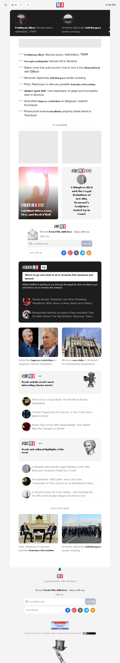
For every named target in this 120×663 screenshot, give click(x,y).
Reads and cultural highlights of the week (43, 451)
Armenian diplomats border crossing (55, 77)
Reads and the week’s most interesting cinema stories (38, 383)
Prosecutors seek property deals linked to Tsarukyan (57, 113)
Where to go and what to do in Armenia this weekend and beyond (59, 276)
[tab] (76, 56)
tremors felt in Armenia (50, 61)
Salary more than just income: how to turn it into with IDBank (62, 69)
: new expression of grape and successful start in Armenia (61, 92)
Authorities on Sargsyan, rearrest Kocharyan (56, 103)
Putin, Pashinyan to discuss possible (59, 84)
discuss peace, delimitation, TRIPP (56, 54)
